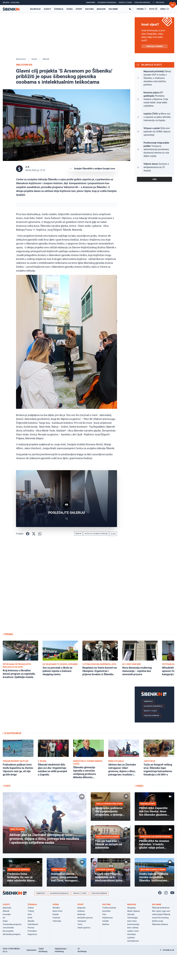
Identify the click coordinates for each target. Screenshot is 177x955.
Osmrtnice (148, 701)
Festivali (56, 918)
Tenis (79, 924)
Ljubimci (131, 937)
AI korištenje (82, 950)
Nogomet (81, 908)
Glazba (56, 914)
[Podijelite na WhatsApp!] (39, 533)
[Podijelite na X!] (33, 533)
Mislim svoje (157, 921)
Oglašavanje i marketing (61, 950)
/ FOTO (6, 785)
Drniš (30, 918)
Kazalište (106, 911)
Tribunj (31, 911)
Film (104, 914)
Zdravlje (130, 914)
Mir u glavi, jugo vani (161, 911)
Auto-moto (132, 921)
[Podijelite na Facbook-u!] (27, 533)
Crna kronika (8, 928)
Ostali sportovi (83, 928)
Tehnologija (132, 918)
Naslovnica (21, 59)
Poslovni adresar (151, 716)
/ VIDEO (139, 785)
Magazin (101, 9)
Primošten (32, 931)
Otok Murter (33, 924)
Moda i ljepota (133, 911)
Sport (79, 9)
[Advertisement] (154, 586)
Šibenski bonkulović (161, 908)
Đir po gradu (8, 931)
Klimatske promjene (11, 934)
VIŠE (154, 179)
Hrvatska (7, 914)
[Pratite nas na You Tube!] (172, 893)
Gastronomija (133, 924)
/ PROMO (8, 634)
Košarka (81, 911)
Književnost (107, 918)
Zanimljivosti (133, 941)
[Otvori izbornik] (172, 5)
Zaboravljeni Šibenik (161, 914)
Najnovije (35, 9)
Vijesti (47, 9)
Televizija (57, 921)
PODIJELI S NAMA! (154, 46)
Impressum (31, 950)
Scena (69, 9)
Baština (105, 924)
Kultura (89, 9)
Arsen (113, 534)
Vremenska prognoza (12, 924)
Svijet (5, 921)
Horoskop (131, 934)
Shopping (131, 908)
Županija (58, 9)
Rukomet (81, 914)
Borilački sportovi (85, 918)
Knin (30, 914)
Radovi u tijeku (150, 711)
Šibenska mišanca (160, 924)
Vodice (31, 908)
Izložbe (105, 921)
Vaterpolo (81, 921)
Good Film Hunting (160, 918)
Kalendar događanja (153, 706)
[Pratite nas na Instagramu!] (166, 892)
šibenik (78, 533)
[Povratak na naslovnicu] (11, 9)
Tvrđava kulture (109, 908)
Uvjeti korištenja (43, 950)
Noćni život (57, 911)
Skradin (31, 921)
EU (4, 918)
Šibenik (46, 59)
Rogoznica (32, 934)
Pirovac (31, 928)
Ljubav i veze (133, 931)
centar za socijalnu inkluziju (96, 533)
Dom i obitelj (132, 928)
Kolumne (113, 9)
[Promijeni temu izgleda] (131, 8)
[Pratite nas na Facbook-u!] (160, 892)
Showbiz (56, 908)
